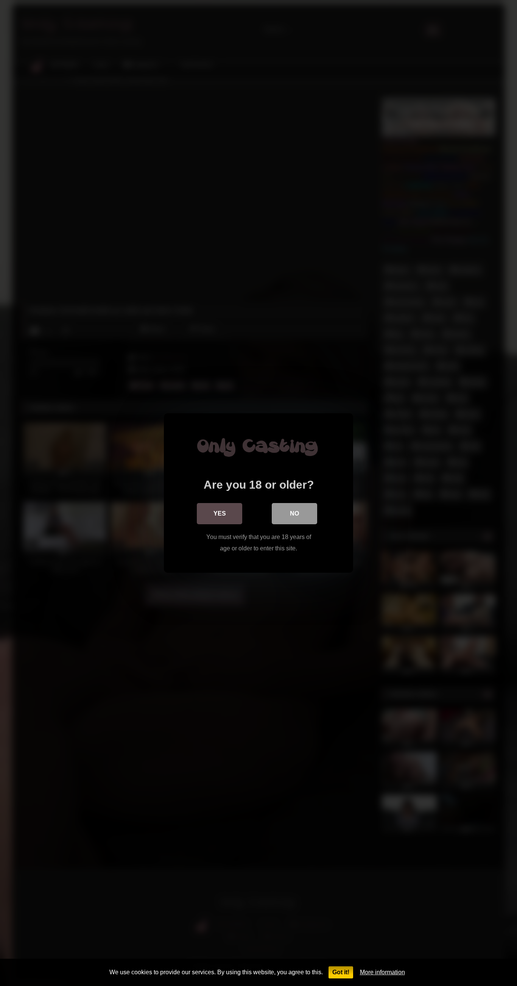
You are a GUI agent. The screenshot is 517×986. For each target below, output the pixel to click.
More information (382, 972)
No (294, 513)
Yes (219, 513)
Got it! (340, 972)
